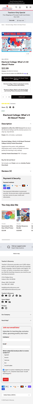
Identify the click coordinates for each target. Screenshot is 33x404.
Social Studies (8, 365)
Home (3, 24)
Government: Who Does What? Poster (7, 227)
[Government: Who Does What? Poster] (8, 215)
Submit (6, 379)
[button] (27, 7)
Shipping (4, 71)
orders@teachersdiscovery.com (16, 3)
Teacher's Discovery (9, 400)
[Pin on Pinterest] (13, 107)
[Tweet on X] (7, 107)
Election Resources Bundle (22, 227)
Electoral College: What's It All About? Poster (16, 24)
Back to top (16, 253)
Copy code (21, 20)
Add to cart (22, 97)
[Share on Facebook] (10, 107)
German (7, 360)
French (6, 357)
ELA (5, 363)
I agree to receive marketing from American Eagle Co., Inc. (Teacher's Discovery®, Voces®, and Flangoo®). (16, 371)
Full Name (6, 337)
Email (5, 344)
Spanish (7, 355)
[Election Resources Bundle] (23, 215)
